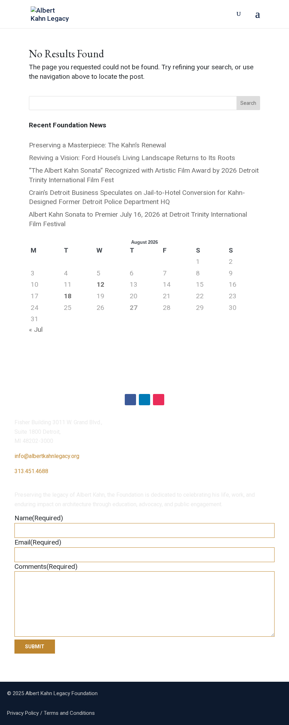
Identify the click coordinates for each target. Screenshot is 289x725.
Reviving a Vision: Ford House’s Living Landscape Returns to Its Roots (132, 158)
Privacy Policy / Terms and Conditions (51, 713)
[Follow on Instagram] (158, 399)
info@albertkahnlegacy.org (46, 456)
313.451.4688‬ (31, 471)
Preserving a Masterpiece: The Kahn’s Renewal (97, 145)
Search (248, 103)
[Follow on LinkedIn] (144, 399)
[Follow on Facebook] (130, 399)
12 (100, 284)
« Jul (36, 329)
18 (68, 296)
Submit (34, 646)
